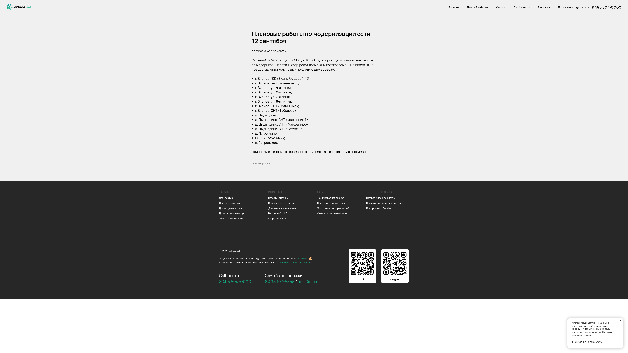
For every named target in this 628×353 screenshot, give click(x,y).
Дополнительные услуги (232, 213)
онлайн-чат (308, 281)
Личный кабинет (477, 7)
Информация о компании (281, 203)
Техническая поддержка (330, 197)
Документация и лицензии (282, 208)
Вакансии (544, 7)
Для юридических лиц (231, 208)
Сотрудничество (277, 218)
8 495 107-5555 (280, 281)
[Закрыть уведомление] (620, 320)
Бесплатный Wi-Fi (277, 213)
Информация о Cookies (378, 208)
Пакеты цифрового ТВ (231, 218)
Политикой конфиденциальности (295, 262)
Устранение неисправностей (333, 208)
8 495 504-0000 (606, 7)
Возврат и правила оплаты (380, 197)
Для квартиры (227, 197)
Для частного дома (229, 203)
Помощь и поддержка (572, 7)
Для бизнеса (522, 7)
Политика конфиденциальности (383, 203)
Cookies (302, 258)
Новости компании (278, 197)
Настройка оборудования (331, 203)
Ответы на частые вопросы (332, 213)
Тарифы (454, 7)
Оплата (500, 7)
